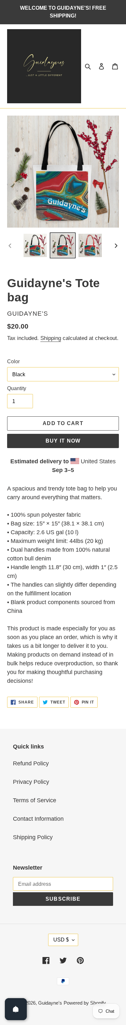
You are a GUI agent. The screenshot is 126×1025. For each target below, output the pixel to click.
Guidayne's (50, 1003)
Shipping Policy (33, 837)
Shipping (50, 338)
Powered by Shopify (85, 1003)
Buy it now (63, 441)
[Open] (16, 1009)
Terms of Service (34, 800)
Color (13, 361)
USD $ (61, 939)
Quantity (16, 388)
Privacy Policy (31, 782)
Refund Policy (31, 763)
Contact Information (38, 819)
